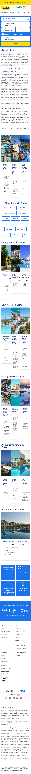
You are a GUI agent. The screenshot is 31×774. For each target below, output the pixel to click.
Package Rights (19, 634)
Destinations (4, 12)
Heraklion (9, 229)
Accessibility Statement (21, 648)
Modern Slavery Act (20, 645)
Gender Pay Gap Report (21, 642)
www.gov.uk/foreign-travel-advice (11, 722)
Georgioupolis (11, 224)
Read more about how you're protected (15, 615)
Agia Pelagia (23, 208)
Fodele (25, 218)
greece (12, 12)
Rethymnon (15, 234)
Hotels (3, 658)
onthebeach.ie (18, 655)
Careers (17, 640)
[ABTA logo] (19, 7)
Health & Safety (5, 673)
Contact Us (4, 637)
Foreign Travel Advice (6, 668)
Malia (5, 234)
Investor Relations (5, 631)
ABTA (21, 734)
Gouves (22, 224)
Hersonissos (21, 229)
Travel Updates (5, 671)
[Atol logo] (13, 610)
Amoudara (23, 213)
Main (2, 655)
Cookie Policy (18, 637)
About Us (3, 628)
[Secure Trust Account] (24, 611)
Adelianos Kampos (9, 208)
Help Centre (18, 628)
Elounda (15, 218)
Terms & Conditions (20, 631)
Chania (6, 218)
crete (17, 12)
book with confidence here (16, 738)
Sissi (25, 234)
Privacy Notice (4, 634)
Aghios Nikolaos (10, 213)
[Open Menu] (28, 7)
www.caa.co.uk (26, 758)
